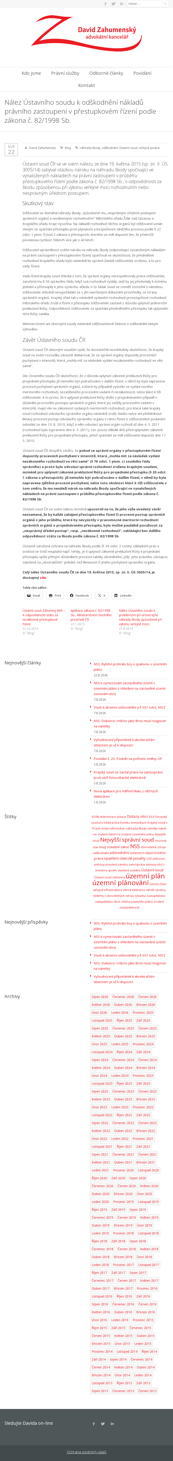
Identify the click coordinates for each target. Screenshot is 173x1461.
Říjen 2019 (99, 1209)
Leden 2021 (100, 1170)
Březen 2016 (145, 1312)
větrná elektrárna (134, 890)
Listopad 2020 (148, 1170)
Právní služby (65, 73)
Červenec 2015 (140, 1328)
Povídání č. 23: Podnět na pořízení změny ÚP (128, 758)
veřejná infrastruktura (107, 890)
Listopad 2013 (102, 1383)
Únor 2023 (99, 1107)
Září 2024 (143, 1052)
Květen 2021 (101, 1162)
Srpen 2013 (100, 1391)
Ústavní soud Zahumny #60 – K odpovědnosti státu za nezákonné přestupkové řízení (44, 617)
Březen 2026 (145, 1004)
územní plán (145, 875)
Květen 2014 (123, 1367)
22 (11, 152)
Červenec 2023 (123, 1091)
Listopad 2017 (148, 1265)
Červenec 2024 (123, 1060)
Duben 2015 (146, 1336)
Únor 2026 (99, 1012)
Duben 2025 (123, 1036)
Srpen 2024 (100, 1060)
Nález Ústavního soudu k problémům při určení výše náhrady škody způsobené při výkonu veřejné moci (140, 617)
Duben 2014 (146, 1367)
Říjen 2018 (99, 1241)
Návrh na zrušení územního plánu (131, 834)
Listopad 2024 (102, 1052)
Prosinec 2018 (123, 1233)
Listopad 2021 (102, 1146)
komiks (125, 822)
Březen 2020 (123, 1194)
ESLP (152, 817)
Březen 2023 (145, 1099)
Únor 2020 (144, 1194)
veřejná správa (149, 148)
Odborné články (106, 73)
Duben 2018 (100, 1257)
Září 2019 (118, 1209)
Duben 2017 (100, 1288)
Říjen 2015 (99, 1328)
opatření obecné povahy (125, 858)
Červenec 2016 (123, 1304)
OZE (149, 859)
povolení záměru (116, 864)
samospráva (137, 864)
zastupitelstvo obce (107, 902)
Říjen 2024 (124, 1052)
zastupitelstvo (156, 896)
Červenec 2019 (102, 1217)
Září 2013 (143, 1383)
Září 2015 (118, 1328)
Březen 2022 (145, 1131)
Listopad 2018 (148, 1233)
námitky (152, 828)
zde (43, 577)
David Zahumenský (42, 148)
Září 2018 (118, 1241)
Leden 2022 (119, 1138)
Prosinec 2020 (123, 1170)
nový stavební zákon (114, 847)
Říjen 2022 (124, 1115)
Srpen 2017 (138, 1272)
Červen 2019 (127, 1217)
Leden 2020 (100, 1202)
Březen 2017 (123, 1288)
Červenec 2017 (102, 1280)
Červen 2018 (127, 1249)
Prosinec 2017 (123, 1265)
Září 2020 (118, 1178)
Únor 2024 (99, 1075)
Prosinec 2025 (143, 1012)
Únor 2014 (122, 1375)
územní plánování (120, 882)
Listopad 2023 (102, 1083)
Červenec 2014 (141, 1359)
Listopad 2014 (127, 1351)
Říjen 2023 (124, 1083)
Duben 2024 (123, 1068)
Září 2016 (143, 1296)
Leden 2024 (119, 1075)
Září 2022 (143, 1115)
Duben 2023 (123, 1099)
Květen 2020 (149, 1186)
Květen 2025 (101, 1036)
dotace (121, 817)
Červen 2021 (147, 1154)
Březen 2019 (123, 1225)
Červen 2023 (147, 1091)
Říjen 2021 (124, 1146)
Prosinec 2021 (143, 1138)
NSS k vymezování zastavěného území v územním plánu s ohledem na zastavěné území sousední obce (129, 688)
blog (68, 148)
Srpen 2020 (138, 1178)
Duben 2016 (123, 1312)
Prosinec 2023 (143, 1075)
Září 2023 (143, 1083)
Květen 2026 (101, 1004)
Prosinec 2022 (143, 1107)
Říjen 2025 (124, 1020)
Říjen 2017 (99, 1272)
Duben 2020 (100, 1194)
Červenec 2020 (102, 1186)
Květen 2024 (101, 1068)
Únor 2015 (122, 1343)
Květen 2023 (101, 1099)
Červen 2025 (147, 1028)
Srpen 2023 (100, 1091)
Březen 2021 (145, 1162)
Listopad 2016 (102, 1296)
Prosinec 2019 (123, 1202)
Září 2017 (118, 1272)
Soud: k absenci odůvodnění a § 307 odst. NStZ (130, 707)
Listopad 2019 (148, 1202)
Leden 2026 (119, 1012)
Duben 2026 (123, 1004)
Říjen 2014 (149, 1351)
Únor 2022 (99, 1138)
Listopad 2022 (102, 1115)
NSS (135, 846)
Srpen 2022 (100, 1123)
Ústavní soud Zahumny (109, 877)
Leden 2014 (142, 1375)
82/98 (95, 817)
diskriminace (108, 817)
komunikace (138, 823)
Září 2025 (143, 1020)
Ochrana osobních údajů (86, 1452)
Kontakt (86, 85)
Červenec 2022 (123, 1123)
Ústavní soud (128, 148)
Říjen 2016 (124, 1296)
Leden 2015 (142, 1343)
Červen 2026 (147, 997)
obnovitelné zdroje (153, 847)
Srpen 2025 (100, 1028)
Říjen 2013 (124, 1383)
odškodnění (110, 148)
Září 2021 (143, 1146)
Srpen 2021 (100, 1154)
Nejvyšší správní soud (127, 839)
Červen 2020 (127, 1186)
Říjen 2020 (99, 1178)
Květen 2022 (101, 1131)
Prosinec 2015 (143, 1320)
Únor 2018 (144, 1257)
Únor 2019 (144, 1225)
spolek (112, 870)
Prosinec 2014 (102, 1351)
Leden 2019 (100, 1233)
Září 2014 (99, 1359)
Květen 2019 (149, 1217)
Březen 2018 (123, 1257)
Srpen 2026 (100, 997)
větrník (150, 890)
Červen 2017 (127, 1280)
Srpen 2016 (100, 1304)
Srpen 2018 (138, 1241)
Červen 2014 (101, 1367)
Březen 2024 (145, 1068)
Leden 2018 (100, 1265)
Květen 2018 (149, 1249)
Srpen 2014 (118, 1359)
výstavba (140, 896)
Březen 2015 (101, 1343)
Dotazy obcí (137, 816)
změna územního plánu (137, 902)
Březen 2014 (101, 1375)
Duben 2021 (123, 1162)
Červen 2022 (147, 1123)
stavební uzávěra (129, 870)
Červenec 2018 (102, 1249)
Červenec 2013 (123, 1391)
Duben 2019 (100, 1225)
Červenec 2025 (123, 1028)
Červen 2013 (147, 1391)
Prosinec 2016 (147, 1288)
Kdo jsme (31, 73)
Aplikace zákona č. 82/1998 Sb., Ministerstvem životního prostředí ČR (91, 615)
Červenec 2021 (123, 1154)
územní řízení (158, 884)
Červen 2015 (101, 1336)
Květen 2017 (149, 1280)
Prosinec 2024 (143, 1044)
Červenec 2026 (123, 997)
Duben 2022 (123, 1131)
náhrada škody (90, 148)
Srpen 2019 (138, 1209)
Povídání (142, 73)
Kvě (11, 146)
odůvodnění (119, 852)
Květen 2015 (123, 1336)
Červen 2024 (147, 1060)
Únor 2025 (99, 1044)
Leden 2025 (119, 1044)
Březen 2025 (145, 1036)
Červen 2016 (147, 1304)
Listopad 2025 (102, 1020)
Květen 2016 (101, 1312)
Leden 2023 (119, 1107)
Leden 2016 (119, 1320)
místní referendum (113, 828)
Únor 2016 (99, 1320)
